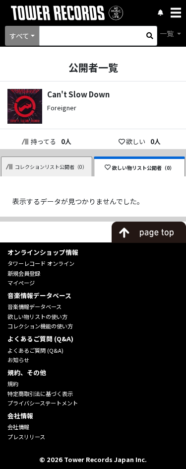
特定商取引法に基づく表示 (40, 393)
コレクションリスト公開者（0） (51, 166)
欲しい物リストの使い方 (37, 316)
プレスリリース (26, 437)
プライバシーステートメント (42, 403)
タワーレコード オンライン (40, 263)
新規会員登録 (23, 273)
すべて (19, 36)
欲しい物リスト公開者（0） (143, 167)
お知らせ (18, 360)
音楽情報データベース (34, 307)
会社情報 (18, 427)
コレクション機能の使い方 (40, 326)
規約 (12, 384)
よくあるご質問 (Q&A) (35, 350)
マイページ (21, 283)
